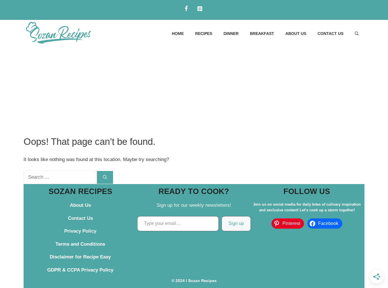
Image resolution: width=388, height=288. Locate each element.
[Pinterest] (199, 9)
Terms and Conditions (80, 244)
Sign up (236, 223)
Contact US (330, 33)
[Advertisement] (194, 90)
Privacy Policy (80, 231)
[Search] (105, 177)
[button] (356, 33)
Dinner (231, 33)
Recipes (203, 33)
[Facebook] (186, 9)
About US (295, 33)
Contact (76, 218)
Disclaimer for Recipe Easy (80, 257)
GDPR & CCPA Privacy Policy (80, 270)
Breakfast (262, 33)
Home (178, 33)
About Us (80, 205)
